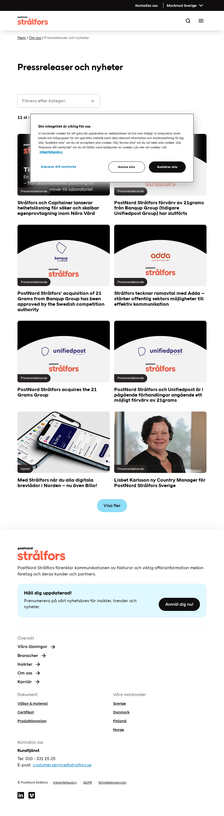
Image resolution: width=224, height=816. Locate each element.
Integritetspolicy (65, 782)
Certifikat (25, 712)
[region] (112, 148)
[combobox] (52, 100)
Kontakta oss (146, 5)
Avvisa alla (126, 167)
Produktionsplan (31, 721)
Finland (119, 721)
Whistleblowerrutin (112, 782)
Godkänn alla (167, 167)
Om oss (35, 37)
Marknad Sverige (182, 5)
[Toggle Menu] (201, 20)
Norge (118, 729)
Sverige (119, 703)
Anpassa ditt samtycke (58, 167)
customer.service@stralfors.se (62, 764)
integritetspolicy (51, 152)
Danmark (121, 712)
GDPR (87, 782)
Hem (21, 37)
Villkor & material (32, 703)
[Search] (187, 20)
